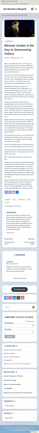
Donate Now (19, 289)
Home (3, 15)
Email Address (19, 323)
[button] (10, 232)
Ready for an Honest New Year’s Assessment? (17, 363)
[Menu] (36, 8)
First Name (19, 329)
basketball (8, 199)
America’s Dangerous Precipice (13, 350)
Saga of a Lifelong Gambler (12, 357)
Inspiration (9, 41)
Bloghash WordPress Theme (22, 430)
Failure (14, 199)
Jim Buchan (11, 212)
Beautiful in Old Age (9, 353)
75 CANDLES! (8, 360)
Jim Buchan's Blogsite (14, 9)
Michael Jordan (21, 199)
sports (28, 199)
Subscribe (11, 346)
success (7, 202)
